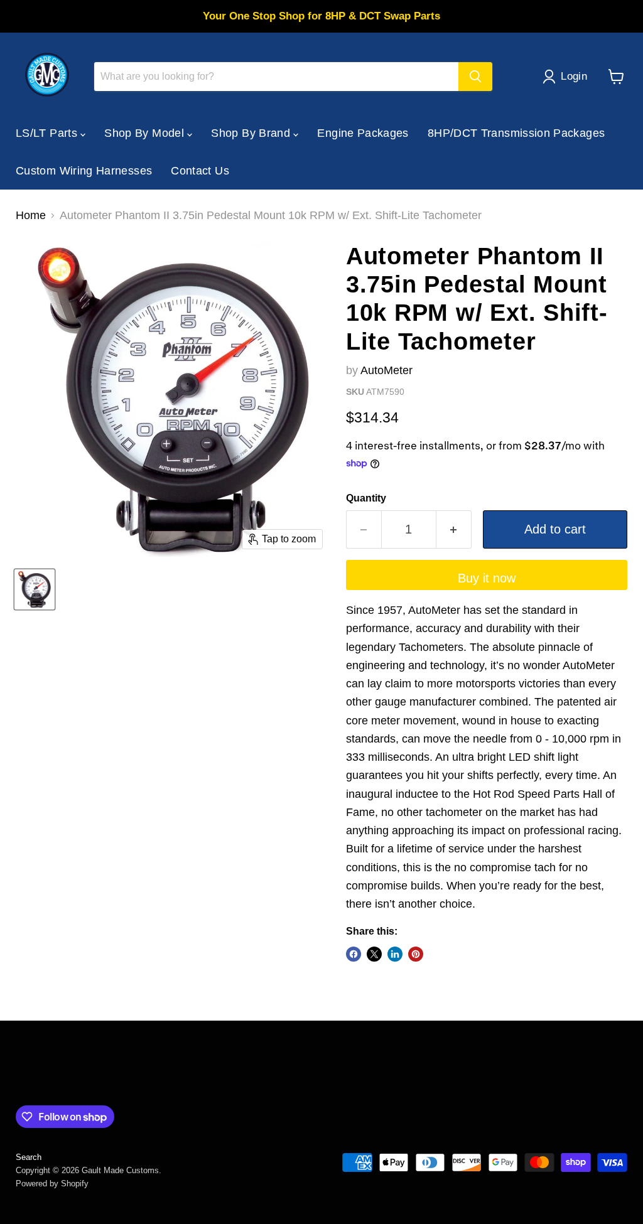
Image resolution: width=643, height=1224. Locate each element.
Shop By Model (145, 133)
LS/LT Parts (48, 133)
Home (31, 215)
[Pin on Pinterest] (415, 954)
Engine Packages (362, 133)
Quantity (366, 498)
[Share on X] (374, 954)
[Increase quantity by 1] (454, 529)
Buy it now (487, 578)
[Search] (475, 76)
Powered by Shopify (52, 1183)
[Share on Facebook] (353, 954)
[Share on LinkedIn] (395, 954)
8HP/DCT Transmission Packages (516, 133)
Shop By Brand (252, 133)
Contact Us (200, 170)
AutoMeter (386, 370)
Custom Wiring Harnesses (84, 170)
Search (28, 1157)
